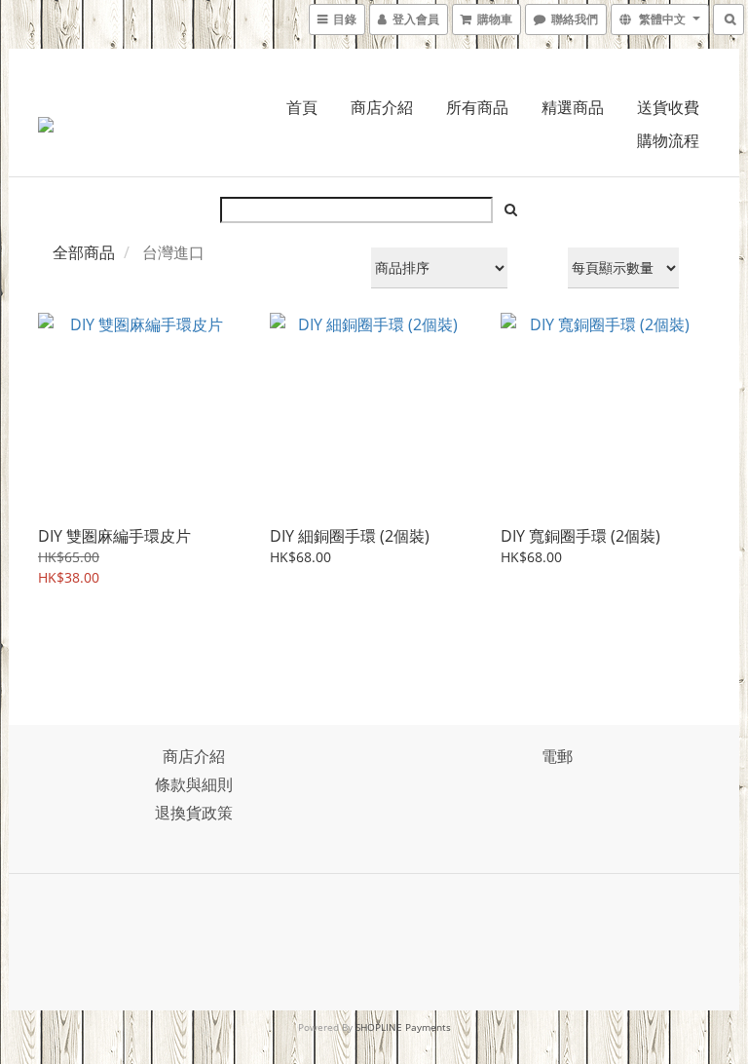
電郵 (557, 756)
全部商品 (84, 252)
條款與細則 (194, 784)
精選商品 (573, 107)
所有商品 (477, 107)
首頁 (302, 107)
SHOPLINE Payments (403, 1027)
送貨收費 (668, 107)
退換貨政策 (194, 812)
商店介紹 (382, 107)
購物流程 (668, 140)
